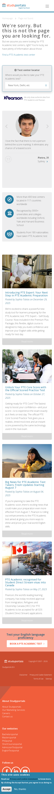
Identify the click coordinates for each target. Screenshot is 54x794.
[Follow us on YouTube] (25, 771)
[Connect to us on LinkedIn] (16, 771)
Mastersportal (9, 737)
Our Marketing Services (13, 709)
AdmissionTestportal (12, 747)
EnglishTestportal (10, 750)
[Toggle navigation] (47, 6)
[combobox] (27, 85)
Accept (6, 789)
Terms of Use (38, 679)
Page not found (25, 18)
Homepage (7, 18)
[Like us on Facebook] (6, 771)
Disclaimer (23, 675)
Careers (6, 713)
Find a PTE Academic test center (18, 54)
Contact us (7, 716)
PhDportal (7, 740)
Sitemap (49, 679)
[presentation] (6, 126)
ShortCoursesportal (12, 743)
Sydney (41, 161)
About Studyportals (11, 706)
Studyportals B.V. (8, 667)
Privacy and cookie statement (24, 779)
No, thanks (20, 789)
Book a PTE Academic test (26, 643)
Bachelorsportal (10, 734)
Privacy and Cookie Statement (41, 675)
